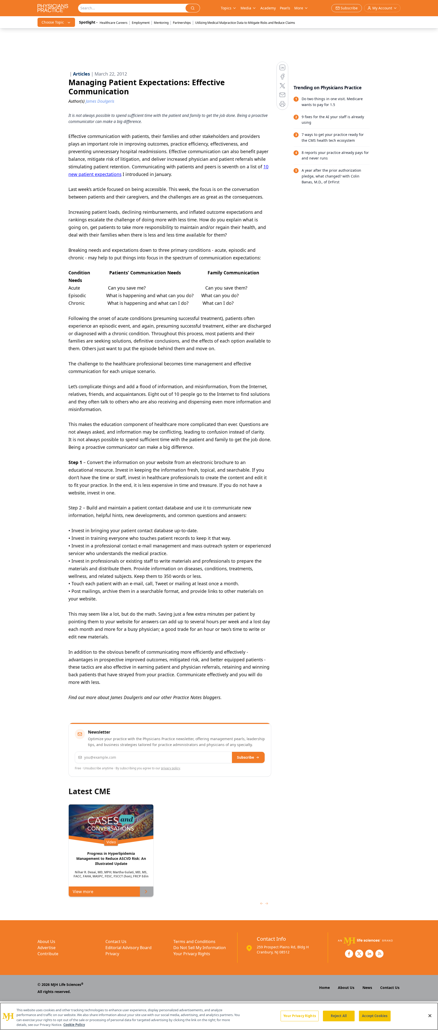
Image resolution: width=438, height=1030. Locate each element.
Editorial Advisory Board (128, 947)
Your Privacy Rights (191, 953)
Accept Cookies (374, 1016)
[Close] (429, 1015)
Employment (141, 23)
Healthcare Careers (113, 23)
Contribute (48, 953)
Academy (268, 8)
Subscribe (245, 757)
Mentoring (161, 23)
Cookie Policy (74, 1024)
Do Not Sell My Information (199, 947)
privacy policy (170, 768)
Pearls (285, 8)
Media (246, 8)
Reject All (339, 1016)
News (367, 987)
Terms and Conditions (194, 941)
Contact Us (115, 941)
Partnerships (182, 23)
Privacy (112, 953)
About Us (46, 941)
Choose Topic (53, 22)
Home (324, 987)
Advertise (47, 947)
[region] (219, 1016)
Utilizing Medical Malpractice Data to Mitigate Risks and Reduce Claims (245, 23)
